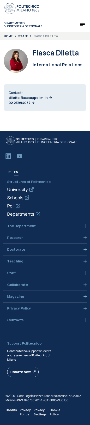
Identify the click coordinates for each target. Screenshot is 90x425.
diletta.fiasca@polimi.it (28, 97)
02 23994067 (19, 102)
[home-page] (23, 24)
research (15, 238)
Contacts (15, 320)
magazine (15, 296)
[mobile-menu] (82, 24)
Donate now (20, 372)
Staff (23, 36)
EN (16, 172)
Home (8, 36)
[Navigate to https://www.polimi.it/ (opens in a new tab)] (22, 8)
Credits (11, 410)
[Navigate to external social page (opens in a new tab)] (8, 156)
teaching (15, 261)
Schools (15, 197)
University (17, 189)
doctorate (16, 249)
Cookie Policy (54, 412)
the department (21, 226)
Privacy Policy (25, 412)
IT (9, 172)
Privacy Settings (40, 412)
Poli (10, 206)
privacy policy (19, 308)
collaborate (17, 285)
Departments (20, 214)
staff (11, 273)
